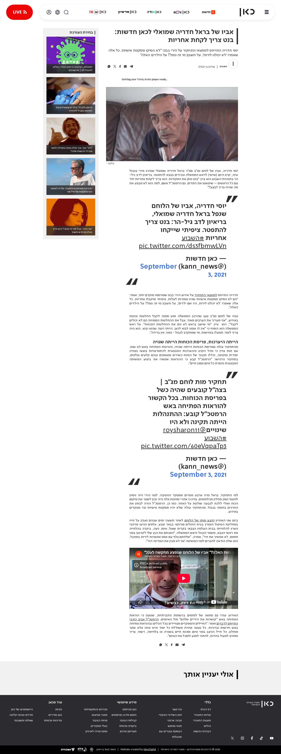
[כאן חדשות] (208, 12)
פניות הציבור (100, 720)
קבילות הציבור (128, 720)
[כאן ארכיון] (127, 12)
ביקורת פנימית (127, 726)
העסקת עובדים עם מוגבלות (170, 734)
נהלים (207, 726)
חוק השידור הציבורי (170, 715)
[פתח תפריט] (267, 12)
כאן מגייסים (129, 709)
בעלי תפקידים (99, 726)
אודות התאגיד (202, 715)
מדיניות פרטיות (53, 720)
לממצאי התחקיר (205, 295)
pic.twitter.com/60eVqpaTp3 (184, 446)
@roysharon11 (184, 430)
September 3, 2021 (198, 475)
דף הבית (206, 709)
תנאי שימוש (175, 726)
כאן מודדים (55, 715)
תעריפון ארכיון (128, 731)
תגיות (58, 709)
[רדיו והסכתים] (154, 12)
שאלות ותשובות (23, 720)
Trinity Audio (144, 79)
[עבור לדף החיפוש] (66, 12)
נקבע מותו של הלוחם (199, 520)
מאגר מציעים (99, 715)
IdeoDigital (150, 749)
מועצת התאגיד (202, 720)
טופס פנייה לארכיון (96, 731)
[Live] (19, 12)
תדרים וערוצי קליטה (21, 715)
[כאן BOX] (181, 12)
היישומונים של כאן (22, 709)
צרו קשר (177, 709)
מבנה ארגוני (174, 720)
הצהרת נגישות (202, 731)
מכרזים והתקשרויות (95, 709)
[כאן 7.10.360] (97, 12)
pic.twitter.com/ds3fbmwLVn (183, 246)
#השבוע (193, 238)
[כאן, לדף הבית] (244, 12)
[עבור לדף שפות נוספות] (57, 12)
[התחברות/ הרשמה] (49, 12)
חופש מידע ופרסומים (123, 715)
